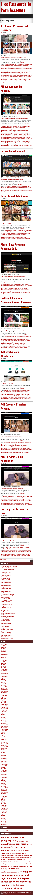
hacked (28, 875)
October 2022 (4, 710)
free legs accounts (12, 71)
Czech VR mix (15, 390)
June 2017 (3, 799)
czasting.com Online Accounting (12, 459)
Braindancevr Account (6, 581)
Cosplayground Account (6, 592)
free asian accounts (27, 64)
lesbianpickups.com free (24, 346)
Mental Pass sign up (13, 288)
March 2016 (3, 821)
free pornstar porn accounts (19, 866)
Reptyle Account (5, 570)
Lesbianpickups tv (15, 344)
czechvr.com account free (16, 393)
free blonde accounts (5, 337)
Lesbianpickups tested (6, 344)
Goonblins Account (5, 584)
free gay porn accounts (17, 859)
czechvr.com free (26, 393)
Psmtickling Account (6, 607)
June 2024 (3, 680)
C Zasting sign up (15, 547)
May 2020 (3, 752)
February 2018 (4, 787)
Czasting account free (20, 495)
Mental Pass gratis (27, 287)
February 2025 (4, 669)
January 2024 (4, 688)
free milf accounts (19, 72)
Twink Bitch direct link (10, 233)
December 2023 (4, 689)
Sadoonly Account (5, 579)
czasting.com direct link (6, 497)
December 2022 (4, 707)
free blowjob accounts (10, 137)
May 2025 (3, 664)
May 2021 (3, 735)
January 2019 (4, 771)
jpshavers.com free (18, 79)
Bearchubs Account (5, 603)
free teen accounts (9, 145)
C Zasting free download (9, 495)
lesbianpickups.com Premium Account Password (16, 300)
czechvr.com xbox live (13, 395)
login (3, 878)
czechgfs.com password (14, 446)
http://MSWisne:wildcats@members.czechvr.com (12, 383)
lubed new (5, 189)
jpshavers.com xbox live (20, 82)
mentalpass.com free (23, 291)
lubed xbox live (8, 190)
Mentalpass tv (4, 291)
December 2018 (4, 773)
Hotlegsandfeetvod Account (7, 616)
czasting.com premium (25, 499)
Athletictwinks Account (6, 604)
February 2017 (4, 805)
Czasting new (4, 548)
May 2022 (3, 717)
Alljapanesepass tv (5, 129)
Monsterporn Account (6, 585)
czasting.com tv (4, 500)
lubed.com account (16, 190)
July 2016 (3, 815)
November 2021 (4, 726)
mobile (20, 878)
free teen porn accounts (10, 872)
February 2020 (4, 757)
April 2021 (3, 736)
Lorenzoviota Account (6, 573)
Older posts (3, 559)
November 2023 (4, 691)
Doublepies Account (5, 611)
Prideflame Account (5, 601)
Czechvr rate (25, 391)
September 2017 (4, 795)
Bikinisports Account (6, 591)
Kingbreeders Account (6, 572)
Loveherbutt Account (6, 633)
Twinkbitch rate (4, 234)
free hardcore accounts (23, 69)
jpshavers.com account (24, 78)
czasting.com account (27, 496)
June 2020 (3, 751)
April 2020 (3, 754)
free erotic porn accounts (11, 857)
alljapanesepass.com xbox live (20, 133)
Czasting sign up (10, 496)
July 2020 (3, 749)
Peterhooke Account (5, 575)
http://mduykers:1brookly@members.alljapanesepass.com (14, 118)
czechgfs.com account (7, 444)
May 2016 (3, 818)
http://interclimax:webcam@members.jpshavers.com (13, 57)
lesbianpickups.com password (7, 347)
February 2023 (4, 704)
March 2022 (3, 720)
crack (17, 837)
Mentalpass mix (16, 289)
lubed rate (17, 189)
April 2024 (3, 683)
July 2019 (3, 767)
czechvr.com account (5, 393)
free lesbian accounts (21, 71)
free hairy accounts (9, 140)
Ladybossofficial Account (7, 567)
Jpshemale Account (5, 630)
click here (22, 62)
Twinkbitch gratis (19, 233)
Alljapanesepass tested (20, 127)
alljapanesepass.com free (6, 130)
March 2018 (3, 786)
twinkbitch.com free (18, 236)
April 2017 (3, 802)
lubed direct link (10, 187)
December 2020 (4, 742)
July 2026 (3, 645)
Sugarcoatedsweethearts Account (9, 566)
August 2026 (4, 644)
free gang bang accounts (13, 68)
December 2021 (4, 724)
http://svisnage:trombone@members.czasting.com (13, 540)
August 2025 (4, 660)
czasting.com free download (17, 550)
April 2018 (3, 784)
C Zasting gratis (7, 547)
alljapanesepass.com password (20, 131)
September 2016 (4, 812)
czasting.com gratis (24, 497)
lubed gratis (26, 187)
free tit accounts (9, 75)
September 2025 (4, 659)
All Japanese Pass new (16, 126)
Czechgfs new (21, 442)
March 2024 (3, 685)
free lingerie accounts (10, 142)
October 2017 (4, 793)
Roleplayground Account (7, 595)
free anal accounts (19, 64)
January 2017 (4, 806)
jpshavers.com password (8, 82)
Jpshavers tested (8, 78)
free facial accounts (9, 138)
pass (26, 878)
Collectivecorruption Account (8, 613)
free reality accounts (24, 337)
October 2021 (4, 727)
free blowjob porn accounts (15, 855)
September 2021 (4, 729)
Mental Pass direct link (17, 287)
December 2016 (4, 808)
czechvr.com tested (25, 394)
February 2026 (4, 653)
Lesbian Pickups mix (12, 340)
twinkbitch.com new (9, 237)
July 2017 (3, 798)
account (5, 837)
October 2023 (4, 692)
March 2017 (3, 803)
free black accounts (22, 65)
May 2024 (3, 682)
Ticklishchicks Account (6, 609)
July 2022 (3, 714)
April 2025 (3, 666)
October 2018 (4, 776)
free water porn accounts (21, 186)
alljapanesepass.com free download (20, 130)
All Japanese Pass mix (6, 126)
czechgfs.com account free (19, 444)
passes (4, 882)
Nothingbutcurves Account (7, 629)
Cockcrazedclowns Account (7, 569)
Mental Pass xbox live (22, 288)
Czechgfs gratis (14, 442)
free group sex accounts (24, 68)
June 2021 (3, 733)
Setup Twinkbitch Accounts (15, 196)
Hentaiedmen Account (6, 623)
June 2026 (3, 647)
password (14, 882)
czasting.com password (14, 499)
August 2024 (4, 678)
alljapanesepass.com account (16, 129)
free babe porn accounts (19, 851)
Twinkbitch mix (26, 233)
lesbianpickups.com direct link (11, 346)
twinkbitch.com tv (26, 238)
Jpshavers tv (15, 78)
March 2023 (3, 702)
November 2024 (4, 673)
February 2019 (4, 770)
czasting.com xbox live (13, 500)
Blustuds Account (5, 619)
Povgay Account (5, 626)
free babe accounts (13, 65)
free (14, 841)
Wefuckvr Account (5, 622)
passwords (25, 882)
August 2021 (4, 730)
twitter (16, 888)
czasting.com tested (26, 551)
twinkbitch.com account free (7, 236)
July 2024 (3, 679)
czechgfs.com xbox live (24, 448)
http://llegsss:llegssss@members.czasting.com (12, 488)
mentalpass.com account (12, 291)
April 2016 (3, 819)
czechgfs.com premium (25, 446)
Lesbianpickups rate (9, 343)
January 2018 (4, 789)
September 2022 (4, 711)
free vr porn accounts (26, 398)
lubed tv (2, 190)
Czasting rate (4, 496)
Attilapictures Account (6, 587)
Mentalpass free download (6, 289)
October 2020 (4, 745)
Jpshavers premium (14, 76)
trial (10, 888)
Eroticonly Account (5, 578)
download (6, 841)
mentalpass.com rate (17, 292)
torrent (4, 888)
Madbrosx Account (5, 597)
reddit (14, 885)
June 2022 (3, 716)
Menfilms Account (5, 610)
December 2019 (4, 759)
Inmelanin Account (5, 589)
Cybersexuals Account (6, 635)
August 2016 (4, 814)
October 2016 (4, 811)
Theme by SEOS (4, 893)
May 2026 (3, 648)
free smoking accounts (10, 285)
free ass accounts (5, 65)
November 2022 (4, 708)
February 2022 (4, 721)
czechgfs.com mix (5, 446)
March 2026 (3, 651)
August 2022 (4, 713)
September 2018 (4, 777)
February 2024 (4, 686)
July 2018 (3, 780)
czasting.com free (15, 497)
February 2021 (4, 739)
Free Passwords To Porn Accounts (16, 7)
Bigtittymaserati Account (7, 614)
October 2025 (4, 657)
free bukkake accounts (14, 67)
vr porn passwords (5, 399)
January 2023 (4, 705)
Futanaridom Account (6, 582)
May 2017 (3, 800)
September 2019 (4, 764)
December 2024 (4, 672)
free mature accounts (10, 72)
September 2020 (4, 746)
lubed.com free (23, 190)
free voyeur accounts (25, 75)
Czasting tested (18, 496)
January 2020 (4, 758)
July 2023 (3, 697)
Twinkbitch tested (12, 234)
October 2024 (4, 675)
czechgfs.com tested (14, 448)
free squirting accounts (21, 73)
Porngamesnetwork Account (7, 594)
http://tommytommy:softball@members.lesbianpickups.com (15, 330)
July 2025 (3, 661)
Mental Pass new (4, 288)
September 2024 (4, 676)
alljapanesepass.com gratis (7, 131)
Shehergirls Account (6, 632)
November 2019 (4, 761)
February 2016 (4, 822)
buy (12, 837)
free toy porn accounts (17, 875)
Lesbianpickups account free (15, 342)
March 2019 (3, 768)
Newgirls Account (5, 636)
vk (21, 888)
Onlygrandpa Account (6, 628)
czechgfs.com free (10, 445)
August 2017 (4, 796)
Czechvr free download (11, 391)
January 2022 (4, 723)
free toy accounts (17, 75)
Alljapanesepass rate (10, 127)
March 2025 (3, 667)
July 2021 (3, 732)
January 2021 (4, 740)
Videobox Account (5, 598)
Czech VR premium (22, 390)
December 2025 (4, 654)
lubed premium (11, 189)
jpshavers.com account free (7, 79)
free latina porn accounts (24, 862)
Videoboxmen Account (6, 600)
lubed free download (18, 187)
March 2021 (3, 738)
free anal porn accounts (18, 844)
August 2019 (4, 765)
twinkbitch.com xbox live (6, 240)
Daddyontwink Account (6, 606)
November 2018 (4, 774)
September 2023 (4, 694)
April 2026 (3, 650)
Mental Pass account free (6, 287)
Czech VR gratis (7, 390)
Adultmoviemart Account (7, 638)
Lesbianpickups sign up (20, 343)
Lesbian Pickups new (21, 340)
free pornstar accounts (10, 73)
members (11, 878)
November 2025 (4, 656)
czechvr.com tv (4, 395)
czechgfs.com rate (5, 448)
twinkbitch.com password (20, 237)
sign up (21, 885)
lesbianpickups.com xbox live (21, 347)
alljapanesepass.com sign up (7, 133)
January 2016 (4, 824)
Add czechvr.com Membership (10, 354)
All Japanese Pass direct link (25, 124)
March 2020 (3, 755)
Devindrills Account (5, 576)
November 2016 (4, 809)
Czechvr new (19, 391)
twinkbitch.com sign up (17, 238)
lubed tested (28, 189)
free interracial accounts (10, 141)
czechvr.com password (6, 394)
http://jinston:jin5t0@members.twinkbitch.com (12, 223)
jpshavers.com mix (19, 80)
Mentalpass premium (24, 289)
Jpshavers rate (22, 76)
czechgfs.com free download (20, 445)
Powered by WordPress (26, 892)
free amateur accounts (9, 64)
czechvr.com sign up (15, 394)
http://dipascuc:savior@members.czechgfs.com (12, 436)
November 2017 (4, 792)
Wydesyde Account (5, 617)
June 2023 (3, 698)
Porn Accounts (4, 830)
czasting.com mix (27, 550)
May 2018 (3, 783)
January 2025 (4, 670)
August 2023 (4, 695)
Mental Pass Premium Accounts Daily (13, 246)
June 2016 (3, 817)
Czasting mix (28, 495)
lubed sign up (22, 189)
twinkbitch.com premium (6, 238)
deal (22, 837)
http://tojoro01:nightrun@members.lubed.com (12, 179)
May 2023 (3, 700)
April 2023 (3, 701)
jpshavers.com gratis (10, 80)
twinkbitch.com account (21, 234)
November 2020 (4, 743)
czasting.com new (5, 499)
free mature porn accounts (20, 863)
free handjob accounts (13, 69)
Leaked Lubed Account (13, 151)
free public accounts (20, 144)
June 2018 (3, 781)
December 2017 (4, 790)
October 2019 (4, 762)
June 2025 (3, 663)
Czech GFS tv (7, 442)
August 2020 (4, 748)
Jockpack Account (5, 620)
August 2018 (4, 779)
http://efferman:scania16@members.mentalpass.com (13, 276)
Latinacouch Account (6, 588)
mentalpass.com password (7, 292)
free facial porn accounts (23, 857)
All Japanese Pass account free (11, 124)
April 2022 (3, 719)
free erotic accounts (23, 67)
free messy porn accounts (10, 186)
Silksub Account (5, 625)
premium (5, 885)
